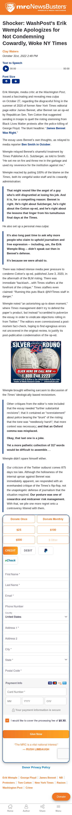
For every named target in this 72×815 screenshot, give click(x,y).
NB (61, 777)
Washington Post (12, 787)
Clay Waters (10, 51)
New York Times (44, 782)
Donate (61, 796)
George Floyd (28, 777)
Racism (61, 782)
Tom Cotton (25, 782)
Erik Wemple (10, 777)
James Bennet (47, 777)
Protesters (9, 782)
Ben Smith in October (36, 144)
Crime (29, 787)
